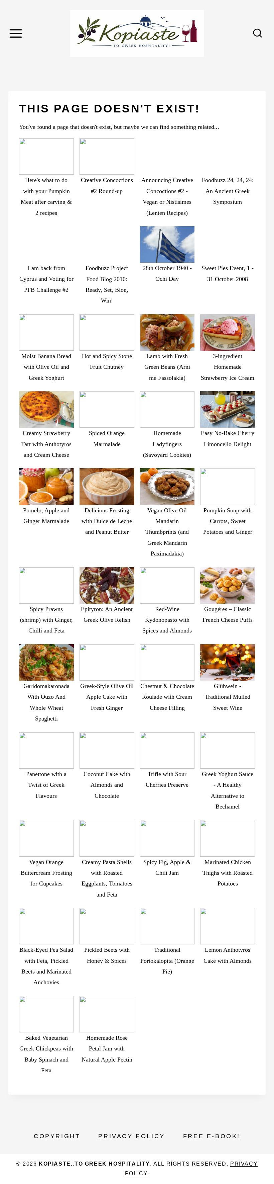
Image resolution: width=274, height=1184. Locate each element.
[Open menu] (16, 33)
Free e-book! (211, 1136)
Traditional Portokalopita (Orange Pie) (167, 960)
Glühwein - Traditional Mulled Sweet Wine (227, 697)
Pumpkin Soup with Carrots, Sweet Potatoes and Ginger (227, 521)
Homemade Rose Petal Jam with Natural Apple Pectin (107, 1048)
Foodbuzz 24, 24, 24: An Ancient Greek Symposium (228, 191)
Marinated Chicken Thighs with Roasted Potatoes (227, 873)
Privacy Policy (131, 1136)
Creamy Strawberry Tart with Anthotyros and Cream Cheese (46, 444)
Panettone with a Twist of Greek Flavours (46, 785)
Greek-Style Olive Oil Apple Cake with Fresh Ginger (107, 697)
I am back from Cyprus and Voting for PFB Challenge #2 (46, 279)
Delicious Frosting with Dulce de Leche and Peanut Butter (107, 521)
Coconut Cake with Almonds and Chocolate (107, 785)
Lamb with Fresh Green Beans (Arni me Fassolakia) (167, 367)
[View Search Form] (257, 33)
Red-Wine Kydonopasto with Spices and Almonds (167, 620)
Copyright (57, 1136)
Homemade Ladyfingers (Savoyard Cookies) (167, 444)
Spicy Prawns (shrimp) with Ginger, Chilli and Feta (46, 620)
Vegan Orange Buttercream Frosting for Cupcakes (46, 873)
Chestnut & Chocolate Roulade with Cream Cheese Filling (167, 697)
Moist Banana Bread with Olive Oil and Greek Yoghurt (46, 367)
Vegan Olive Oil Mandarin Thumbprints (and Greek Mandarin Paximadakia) (167, 532)
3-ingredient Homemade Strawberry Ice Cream (227, 367)
